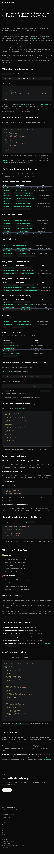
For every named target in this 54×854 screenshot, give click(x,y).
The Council (4, 834)
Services (4, 824)
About (3, 830)
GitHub (11, 817)
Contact (4, 832)
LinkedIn (4, 817)
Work (3, 826)
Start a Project (7, 790)
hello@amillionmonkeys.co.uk (14, 813)
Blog (3, 828)
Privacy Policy (5, 847)
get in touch (47, 759)
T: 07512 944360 (5, 839)
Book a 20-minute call (20, 790)
